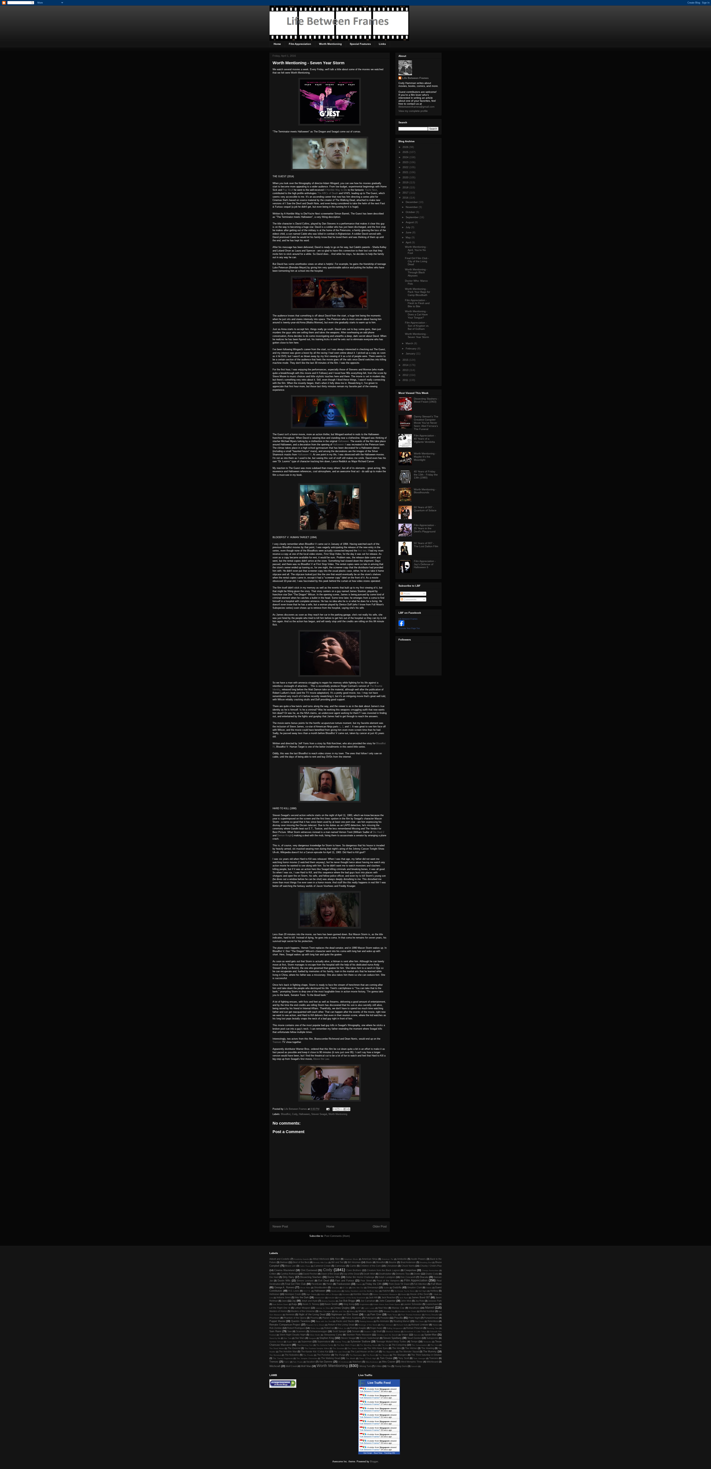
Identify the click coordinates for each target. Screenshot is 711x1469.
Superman (306, 1341)
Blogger (374, 1461)
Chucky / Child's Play (431, 1266)
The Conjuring (399, 1345)
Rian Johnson (387, 1325)
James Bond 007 (421, 1297)
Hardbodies (336, 1291)
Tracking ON (389, 1453)
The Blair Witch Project (346, 1345)
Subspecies (432, 1338)
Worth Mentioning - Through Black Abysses (416, 272)
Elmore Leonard (305, 1280)
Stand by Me (274, 1338)
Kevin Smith (331, 1304)
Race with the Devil (324, 1321)
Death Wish (369, 1274)
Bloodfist (286, 1114)
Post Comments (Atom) (337, 1236)
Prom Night (414, 1318)
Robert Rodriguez (296, 1328)
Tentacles (427, 1342)
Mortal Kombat (427, 1311)
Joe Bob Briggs (347, 1300)
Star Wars (300, 1338)
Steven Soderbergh (369, 1338)
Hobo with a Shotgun (329, 1294)
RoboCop (329, 1328)
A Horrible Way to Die (335, 190)
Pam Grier (375, 1314)
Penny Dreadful (432, 1315)
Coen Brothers (353, 1270)
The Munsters (275, 1355)
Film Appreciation (300, 43)
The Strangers (400, 1355)
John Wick (406, 1301)
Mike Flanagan (325, 1311)
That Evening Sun (305, 1345)
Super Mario (292, 1342)
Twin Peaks (298, 1362)
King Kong (348, 1304)
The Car (384, 1345)
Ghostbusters (320, 1287)
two (364, 550)
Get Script (367, 1453)
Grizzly (429, 1288)
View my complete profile (413, 110)
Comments (409, 599)
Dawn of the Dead (330, 1274)
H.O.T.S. (307, 1291)
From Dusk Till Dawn (399, 1284)
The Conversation (419, 1345)
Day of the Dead (351, 1274)
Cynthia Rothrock (289, 1274)
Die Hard (274, 1277)
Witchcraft (274, 1366)
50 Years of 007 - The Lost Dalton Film (426, 545)
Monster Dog (389, 1311)
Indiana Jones (284, 1297)
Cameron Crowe (322, 1266)
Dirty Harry (288, 1277)
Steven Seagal (319, 1114)
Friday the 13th (373, 1284)
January (411, 353)
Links (382, 43)
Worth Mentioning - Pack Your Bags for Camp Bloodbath (417, 292)
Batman (284, 1262)
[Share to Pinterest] (348, 1109)
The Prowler (308, 1355)
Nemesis (290, 1314)
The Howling (427, 1348)
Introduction (319, 1298)
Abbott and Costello (279, 1259)
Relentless (433, 1321)
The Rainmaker (356, 1355)
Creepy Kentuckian (430, 1270)
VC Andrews (343, 1362)
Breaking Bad (426, 1262)
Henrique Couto (293, 1294)
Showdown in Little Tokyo (415, 1331)
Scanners (301, 1331)
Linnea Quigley (342, 1307)
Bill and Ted (337, 1262)
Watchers (357, 1361)
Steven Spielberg (392, 1338)
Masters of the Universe (303, 1311)
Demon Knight (284, 835)
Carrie (353, 1266)
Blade (369, 1262)
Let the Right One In (279, 1308)
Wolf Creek (291, 1366)
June (409, 232)
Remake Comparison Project (284, 1324)
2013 (406, 369)
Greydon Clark (414, 1287)
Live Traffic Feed (379, 1382)
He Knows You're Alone (404, 1291)
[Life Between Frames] (401, 625)
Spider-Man (430, 1334)
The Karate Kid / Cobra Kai (314, 1351)
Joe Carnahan (368, 1301)
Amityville (402, 1259)
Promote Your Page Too (409, 628)
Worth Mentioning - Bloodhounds (425, 491)
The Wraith (350, 1358)
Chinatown (391, 1266)
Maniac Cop (398, 1308)
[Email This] (334, 1109)
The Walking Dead (330, 1358)
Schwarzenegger (318, 1331)
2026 (406, 147)
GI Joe (345, 1288)
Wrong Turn (365, 1366)
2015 (406, 359)
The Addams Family (324, 1345)
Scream (356, 1331)
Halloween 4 (339, 444)
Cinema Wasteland (284, 1270)
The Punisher (324, 1355)
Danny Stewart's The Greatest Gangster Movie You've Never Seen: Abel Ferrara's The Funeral (426, 422)
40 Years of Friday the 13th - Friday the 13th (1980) (426, 474)
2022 (406, 167)
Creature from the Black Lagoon (383, 1270)
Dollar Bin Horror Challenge (360, 1277)
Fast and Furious (344, 1280)
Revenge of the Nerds (368, 1325)
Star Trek (287, 1338)
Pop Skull (288, 190)
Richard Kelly (402, 1325)
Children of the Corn (370, 1266)
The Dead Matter (276, 1348)
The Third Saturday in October (426, 1355)
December (412, 202)
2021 (406, 172)
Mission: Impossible (368, 1311)
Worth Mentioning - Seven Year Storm (417, 335)
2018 (406, 187)
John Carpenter (387, 1300)
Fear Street (366, 1280)
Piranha (314, 1318)
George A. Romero (284, 1287)
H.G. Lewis (293, 1291)
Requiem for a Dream (315, 1325)
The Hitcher (411, 1348)
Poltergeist (370, 1318)
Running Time (433, 1328)
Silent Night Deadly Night (293, 1334)
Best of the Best (301, 1262)
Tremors (277, 1042)
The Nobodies (292, 1355)
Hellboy (434, 1291)
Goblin (386, 1288)
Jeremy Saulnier (328, 1301)
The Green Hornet (355, 1348)
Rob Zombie (275, 1328)
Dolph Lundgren (386, 1277)
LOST (358, 1308)
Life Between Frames (415, 77)
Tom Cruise (386, 1358)
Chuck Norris (408, 1266)
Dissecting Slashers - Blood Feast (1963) (426, 400)
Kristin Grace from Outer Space (386, 1304)
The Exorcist (294, 1348)
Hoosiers (346, 1294)
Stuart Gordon (414, 1338)
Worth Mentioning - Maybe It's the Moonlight (425, 456)
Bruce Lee (290, 1266)
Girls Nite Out (357, 1288)
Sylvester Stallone (360, 1341)
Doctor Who (333, 1277)
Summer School (276, 1342)
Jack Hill (373, 1297)
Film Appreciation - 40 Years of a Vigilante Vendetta (425, 438)
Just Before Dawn (280, 1304)
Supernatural (324, 1341)
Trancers (433, 1358)
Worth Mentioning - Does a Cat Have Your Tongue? (416, 314)
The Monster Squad (409, 1351)
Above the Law (321, 1059)
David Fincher (310, 1274)
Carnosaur (340, 1266)
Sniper (404, 1334)
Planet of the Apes (331, 1318)
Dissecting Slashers (311, 1277)
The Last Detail (340, 1352)
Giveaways (372, 1287)
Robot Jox (342, 1328)
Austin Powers (418, 1259)
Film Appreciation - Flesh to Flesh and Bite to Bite (417, 303)
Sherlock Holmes (393, 1331)
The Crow (434, 1345)
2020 (406, 177)
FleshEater (316, 1284)
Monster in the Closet (407, 1311)
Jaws (284, 1301)
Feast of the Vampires (388, 1280)
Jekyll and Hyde (309, 1301)
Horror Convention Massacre (385, 1294)
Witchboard (432, 1361)
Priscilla (398, 1317)
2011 (406, 379)
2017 (406, 192)
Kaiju (294, 1304)
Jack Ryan (403, 1298)
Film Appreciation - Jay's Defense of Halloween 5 (425, 564)
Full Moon (436, 1284)
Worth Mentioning (330, 43)
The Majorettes (388, 1352)
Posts (406, 593)
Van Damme (326, 1361)
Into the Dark (302, 1297)
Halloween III (305, 454)
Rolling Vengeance (395, 1328)
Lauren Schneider (413, 1304)
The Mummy (430, 1351)
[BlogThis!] (338, 1109)
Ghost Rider (305, 1288)
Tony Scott (403, 1358)
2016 (406, 197)
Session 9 (368, 1331)
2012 (406, 374)
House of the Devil (419, 1294)
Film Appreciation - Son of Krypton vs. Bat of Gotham (417, 325)
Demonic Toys (403, 1274)
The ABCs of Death (327, 193)
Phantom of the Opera (295, 1318)
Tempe (414, 1341)
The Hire (396, 1348)
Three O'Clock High (367, 1358)
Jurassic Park (435, 1301)
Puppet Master (277, 1321)
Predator (384, 1318)
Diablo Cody (432, 1274)
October (411, 212)
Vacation (310, 1361)
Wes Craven (388, 1361)
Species (417, 1335)
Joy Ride (419, 1301)
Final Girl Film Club (295, 1284)
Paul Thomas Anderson (411, 1315)
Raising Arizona (366, 1321)
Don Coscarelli (408, 1277)
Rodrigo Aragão (358, 1328)
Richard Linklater (420, 1324)
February (411, 348)
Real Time (378, 1453)
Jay (294, 1300)
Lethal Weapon (302, 1308)
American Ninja (370, 1259)
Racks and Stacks (345, 1321)
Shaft (379, 1331)
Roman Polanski (414, 1328)
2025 (406, 152)
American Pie (387, 1259)
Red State (419, 1321)
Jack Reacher (388, 1297)
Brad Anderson (408, 1262)
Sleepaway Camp (333, 1334)
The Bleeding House (369, 1345)
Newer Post (280, 1226)
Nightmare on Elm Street (344, 1314)
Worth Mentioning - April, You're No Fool (416, 250)
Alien (337, 1259)
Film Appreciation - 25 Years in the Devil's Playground (425, 528)
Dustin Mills (284, 1280)
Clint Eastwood (309, 1270)
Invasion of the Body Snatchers (351, 1298)
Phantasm (274, 1318)
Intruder (331, 1298)
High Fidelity (311, 1294)
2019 (406, 182)
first (360, 550)
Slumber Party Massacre (358, 1334)
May (408, 237)
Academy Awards (301, 1259)
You (389, 1366)
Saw (289, 1331)
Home (277, 43)
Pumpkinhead (431, 1318)
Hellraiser (274, 1294)
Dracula (424, 1277)
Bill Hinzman (354, 1262)
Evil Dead (323, 1280)
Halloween (343, 441)
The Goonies (338, 1348)
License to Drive (323, 1308)
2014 (406, 365)
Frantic (359, 1284)
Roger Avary (376, 1328)
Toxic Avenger (419, 1358)
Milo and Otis (340, 1311)
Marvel (429, 1307)
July (408, 227)
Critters (273, 1274)
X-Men (378, 1366)
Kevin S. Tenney (311, 1304)
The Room (370, 1355)
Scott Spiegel (339, 1331)
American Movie (351, 1259)
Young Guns (401, 1366)
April (409, 242)
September (412, 217)
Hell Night (422, 1291)
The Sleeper (383, 1355)
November (412, 207)
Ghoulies (335, 1288)
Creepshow (410, 1270)
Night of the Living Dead (312, 1314)
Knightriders (365, 1304)
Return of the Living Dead (341, 1324)
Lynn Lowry (370, 1308)
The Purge (340, 1355)
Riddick (436, 1325)
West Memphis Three (412, 1361)
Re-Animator (382, 1321)
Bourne (392, 1262)
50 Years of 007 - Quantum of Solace (425, 509)
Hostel (403, 1294)
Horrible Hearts (361, 1294)
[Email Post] (327, 1109)
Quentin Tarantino (300, 1321)
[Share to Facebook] (345, 1109)
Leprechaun (432, 1304)
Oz (365, 1315)
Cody (294, 1114)
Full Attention (420, 1284)
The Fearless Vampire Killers (317, 1348)
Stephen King (326, 1338)
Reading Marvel (401, 1321)
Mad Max (383, 1308)
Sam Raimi (275, 1331)
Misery (352, 1311)
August (410, 222)
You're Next (371, 190)
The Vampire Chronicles (306, 1358)
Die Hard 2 (378, 832)
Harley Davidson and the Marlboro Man (362, 1291)
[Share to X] (341, 1109)
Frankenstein (344, 1284)
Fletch (329, 1284)
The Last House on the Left (364, 1351)
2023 (406, 162)
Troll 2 (286, 1362)
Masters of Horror (278, 1311)
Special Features (360, 43)
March (410, 343)
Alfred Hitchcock (321, 1259)
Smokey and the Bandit (387, 1335)
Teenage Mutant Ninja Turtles (391, 1341)
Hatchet (386, 1291)
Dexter (417, 1274)
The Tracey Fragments (283, 1358)
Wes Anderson (372, 1362)
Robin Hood (316, 1328)
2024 (406, 157)
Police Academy (353, 1318)
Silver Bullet (315, 1335)
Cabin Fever (305, 1266)
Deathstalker (385, 1274)
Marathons (414, 1308)
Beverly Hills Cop (320, 1262)
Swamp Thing (341, 1342)
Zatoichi (414, 1366)
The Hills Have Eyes (377, 1348)
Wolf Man (306, 1366)
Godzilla (397, 1287)
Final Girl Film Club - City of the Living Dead (417, 261)
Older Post (380, 1226)
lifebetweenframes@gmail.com (416, 106)
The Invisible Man (288, 1351)
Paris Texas (392, 1315)
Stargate (312, 1338)
